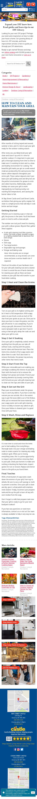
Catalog (32, 10)
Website (32, 9)
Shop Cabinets (7, 744)
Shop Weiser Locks (19, 744)
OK (33, 792)
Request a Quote (28, 4)
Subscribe (25, 746)
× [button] (35, 789)
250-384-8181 (18, 762)
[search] (10, 9)
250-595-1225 (18, 720)
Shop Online (33, 4)
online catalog (9, 52)
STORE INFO (18, 724)
